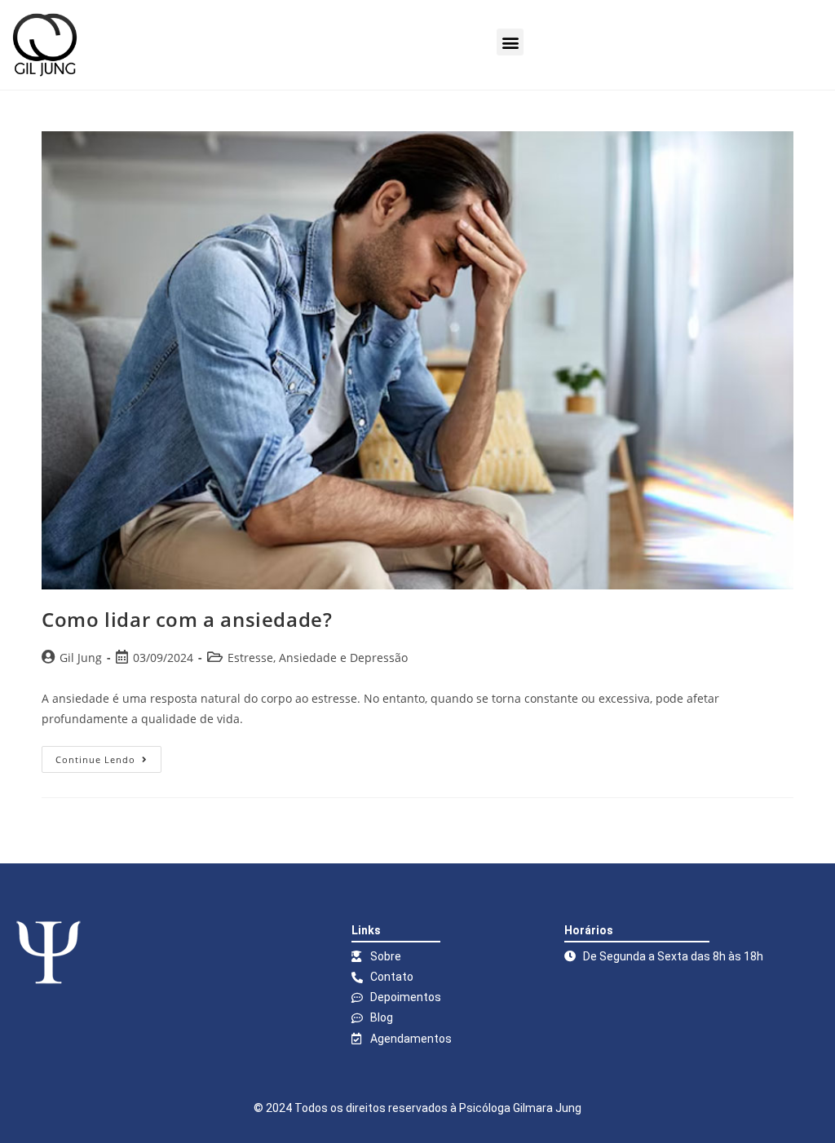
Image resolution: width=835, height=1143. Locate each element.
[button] (510, 42)
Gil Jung (81, 657)
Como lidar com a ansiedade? (187, 619)
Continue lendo (108, 756)
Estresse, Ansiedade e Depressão (318, 657)
